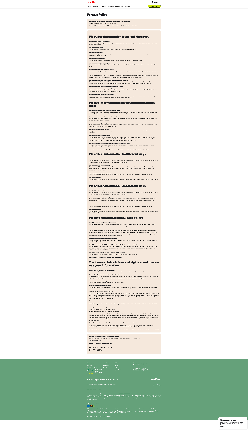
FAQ (116, 367)
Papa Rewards (119, 6)
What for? (222, 426)
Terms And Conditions (102, 384)
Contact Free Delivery (108, 6)
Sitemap (110, 384)
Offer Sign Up (118, 369)
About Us (127, 6)
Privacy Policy (90, 384)
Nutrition (105, 367)
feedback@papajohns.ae (95, 340)
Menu (89, 6)
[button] (156, 2)
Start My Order (154, 6)
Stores (114, 384)
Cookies (95, 384)
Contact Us (117, 365)
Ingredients (106, 365)
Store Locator (118, 371)
